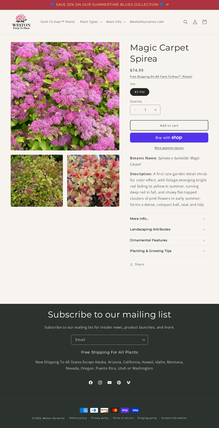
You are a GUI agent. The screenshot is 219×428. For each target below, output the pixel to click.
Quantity (136, 101)
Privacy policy (100, 417)
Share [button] (139, 264)
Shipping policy (147, 417)
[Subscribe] (143, 340)
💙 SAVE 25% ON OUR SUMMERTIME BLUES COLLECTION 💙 (107, 5)
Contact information (174, 417)
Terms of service (123, 417)
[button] (91, 21)
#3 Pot (140, 92)
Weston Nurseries (54, 418)
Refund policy (78, 417)
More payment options (169, 148)
